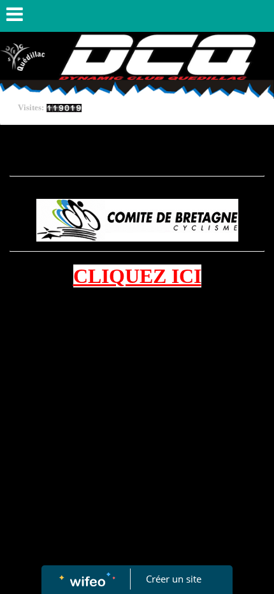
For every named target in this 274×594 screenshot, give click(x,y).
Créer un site (173, 578)
